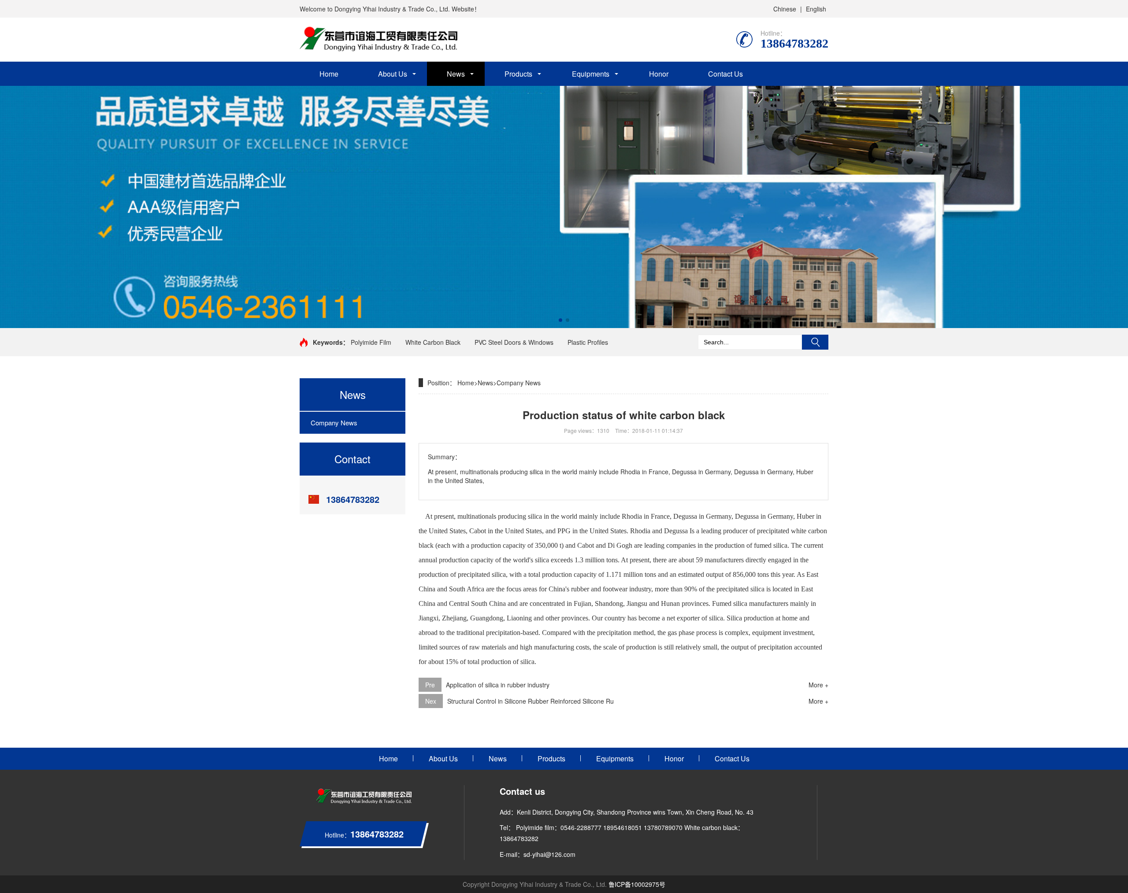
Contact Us (725, 74)
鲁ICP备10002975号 (637, 884)
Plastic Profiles (588, 342)
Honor (658, 74)
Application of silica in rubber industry (497, 684)
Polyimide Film (371, 342)
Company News (334, 422)
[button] (560, 320)
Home (328, 74)
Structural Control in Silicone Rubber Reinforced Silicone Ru (530, 701)
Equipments (590, 74)
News (456, 74)
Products (518, 74)
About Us (392, 74)
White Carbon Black (432, 342)
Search (815, 342)
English (816, 8)
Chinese (784, 8)
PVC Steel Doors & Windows (514, 342)
